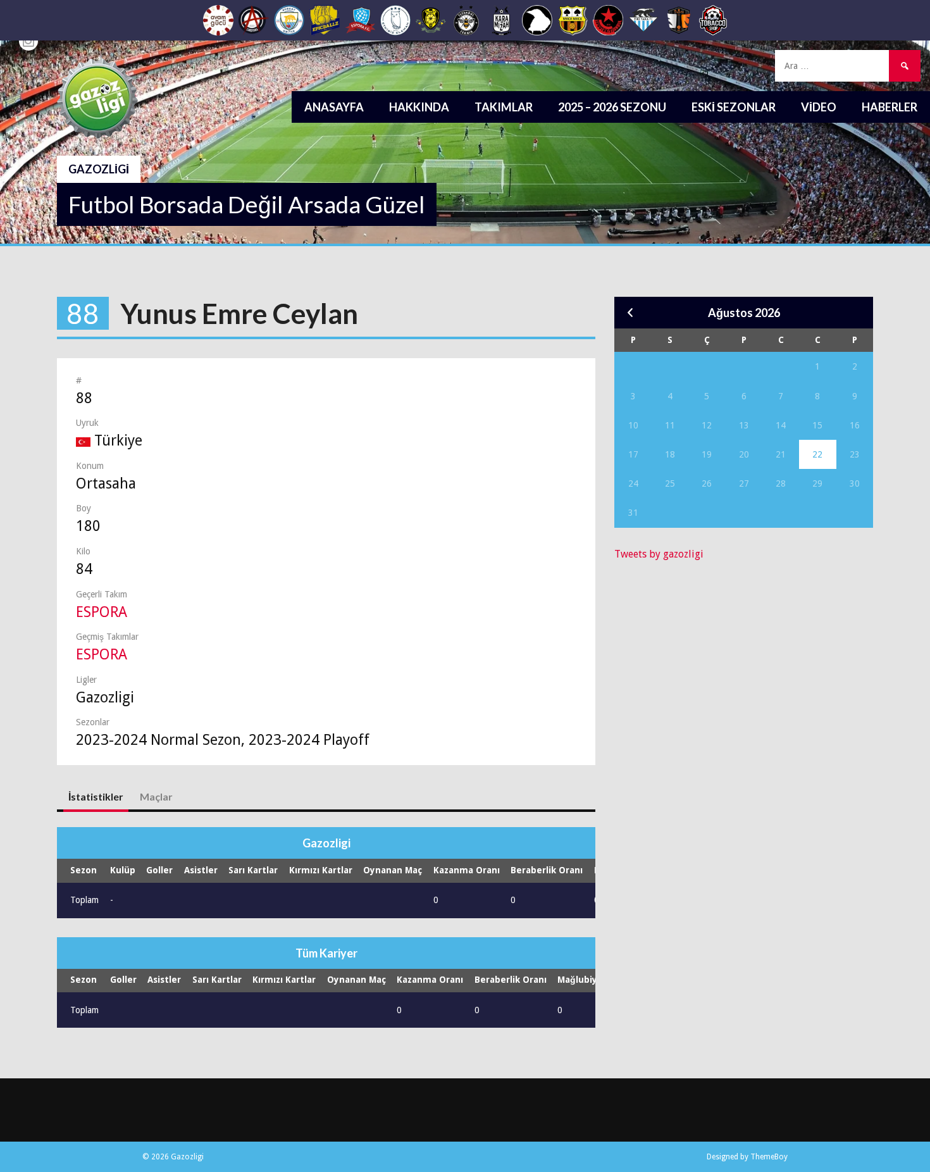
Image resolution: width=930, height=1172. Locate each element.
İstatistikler (95, 796)
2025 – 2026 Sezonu (612, 107)
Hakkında (419, 107)
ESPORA (101, 612)
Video (818, 107)
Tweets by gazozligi (659, 554)
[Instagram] (28, 41)
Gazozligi (98, 169)
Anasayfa (334, 107)
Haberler (889, 107)
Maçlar (156, 796)
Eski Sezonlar (733, 107)
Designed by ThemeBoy (747, 1156)
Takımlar (503, 107)
